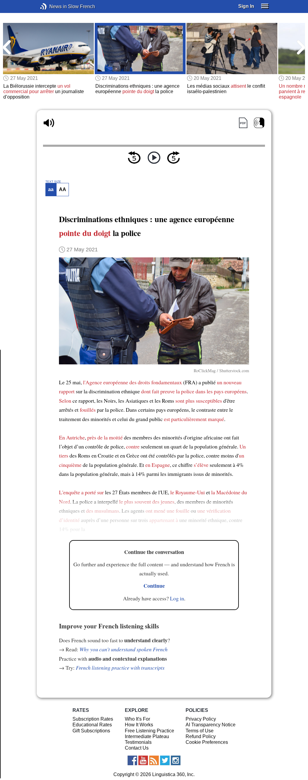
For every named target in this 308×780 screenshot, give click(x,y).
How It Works (139, 724)
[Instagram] (175, 760)
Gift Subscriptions (91, 730)
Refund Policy (201, 736)
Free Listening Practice (149, 730)
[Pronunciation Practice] (259, 122)
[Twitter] (165, 760)
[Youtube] (143, 760)
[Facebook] (132, 760)
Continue (154, 586)
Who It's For (137, 719)
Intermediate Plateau (147, 736)
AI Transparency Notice (211, 724)
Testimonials (138, 742)
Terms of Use (200, 730)
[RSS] (154, 760)
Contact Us (137, 747)
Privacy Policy (201, 719)
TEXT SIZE (53, 181)
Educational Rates (92, 724)
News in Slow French (52, 6)
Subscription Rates (92, 719)
